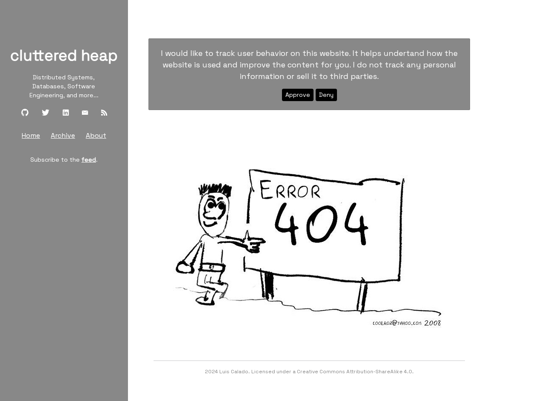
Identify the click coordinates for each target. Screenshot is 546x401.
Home (31, 135)
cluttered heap (64, 55)
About (96, 135)
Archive (63, 135)
